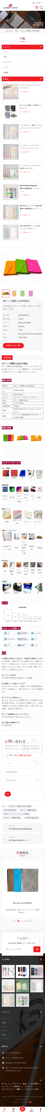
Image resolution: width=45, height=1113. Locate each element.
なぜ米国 (34, 1083)
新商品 (4, 1035)
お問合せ (16, 1086)
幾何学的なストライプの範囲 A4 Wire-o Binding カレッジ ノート (31, 209)
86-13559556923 (15, 1053)
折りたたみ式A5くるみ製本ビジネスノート (30, 106)
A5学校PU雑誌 (10, 810)
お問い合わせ (22, 1109)
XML (18, 1089)
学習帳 (4, 1023)
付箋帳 (5, 72)
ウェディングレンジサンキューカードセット (30, 86)
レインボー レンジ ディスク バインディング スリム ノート (30, 146)
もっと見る (23, 91)
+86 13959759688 (20, 1063)
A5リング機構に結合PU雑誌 (22, 755)
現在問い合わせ (11, 345)
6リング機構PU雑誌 (29, 810)
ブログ (27, 1086)
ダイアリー (7, 62)
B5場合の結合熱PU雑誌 (22, 903)
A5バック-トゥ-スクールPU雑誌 (17, 814)
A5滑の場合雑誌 (32, 817)
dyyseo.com (24, 1099)
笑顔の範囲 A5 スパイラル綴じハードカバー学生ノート (30, 227)
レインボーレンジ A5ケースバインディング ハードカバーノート (31, 126)
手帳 (5, 57)
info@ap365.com (17, 1058)
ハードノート (6, 1039)
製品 (24, 1083)
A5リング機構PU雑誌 (13, 817)
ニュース (5, 1086)
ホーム (10, 31)
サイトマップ (7, 1089)
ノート (5, 51)
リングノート (6, 1019)
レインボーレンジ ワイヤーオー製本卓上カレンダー (30, 167)
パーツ (5, 67)
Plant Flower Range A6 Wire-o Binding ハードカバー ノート (30, 188)
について (14, 1083)
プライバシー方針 (32, 1089)
